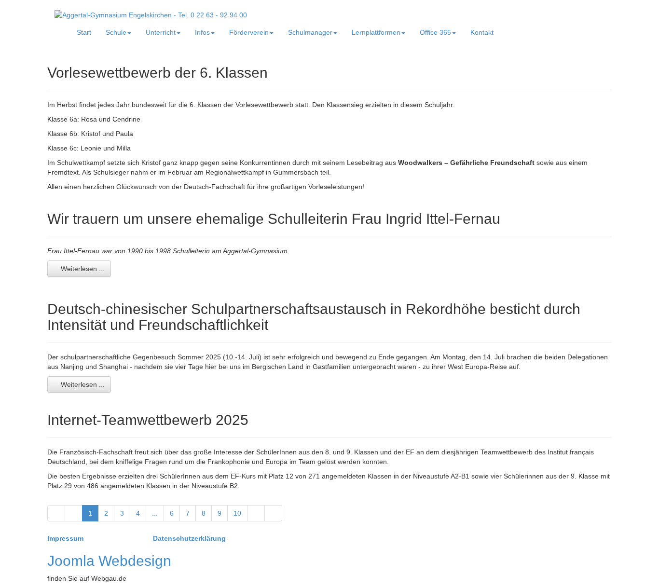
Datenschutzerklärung (189, 538)
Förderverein (249, 32)
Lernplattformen (376, 32)
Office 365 (435, 32)
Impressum (66, 538)
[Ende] (273, 513)
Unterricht (161, 32)
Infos (202, 32)
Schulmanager (310, 32)
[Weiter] (256, 513)
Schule (116, 32)
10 (237, 513)
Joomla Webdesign (109, 561)
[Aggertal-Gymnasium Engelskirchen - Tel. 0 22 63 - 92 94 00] (151, 14)
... (155, 513)
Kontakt (482, 32)
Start (84, 32)
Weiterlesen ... (82, 269)
